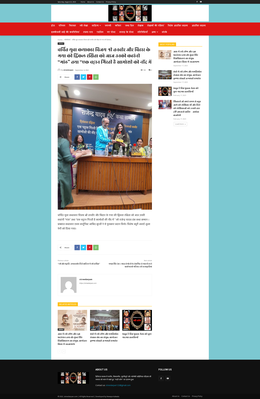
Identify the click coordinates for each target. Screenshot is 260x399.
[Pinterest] (89, 77)
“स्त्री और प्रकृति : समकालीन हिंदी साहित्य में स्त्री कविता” (79, 263)
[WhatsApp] (96, 77)
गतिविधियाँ (67, 40)
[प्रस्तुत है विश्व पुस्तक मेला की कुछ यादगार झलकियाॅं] (137, 320)
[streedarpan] (59, 70)
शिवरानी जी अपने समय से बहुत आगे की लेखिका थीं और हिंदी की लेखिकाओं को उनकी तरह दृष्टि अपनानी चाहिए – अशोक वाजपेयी (187, 108)
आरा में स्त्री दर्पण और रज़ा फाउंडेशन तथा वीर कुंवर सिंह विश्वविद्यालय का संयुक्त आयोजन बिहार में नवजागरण (72, 339)
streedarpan (68, 70)
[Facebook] (197, 2)
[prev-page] (59, 351)
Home (60, 40)
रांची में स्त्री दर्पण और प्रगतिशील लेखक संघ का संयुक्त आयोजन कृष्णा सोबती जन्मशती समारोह (104, 337)
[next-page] (63, 351)
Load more (179, 124)
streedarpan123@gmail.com (118, 385)
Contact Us (185, 396)
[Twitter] (83, 77)
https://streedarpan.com (88, 283)
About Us (175, 396)
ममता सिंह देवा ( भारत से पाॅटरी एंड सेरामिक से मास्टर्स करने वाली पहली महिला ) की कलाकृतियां (130, 265)
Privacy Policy (197, 396)
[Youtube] (200, 2)
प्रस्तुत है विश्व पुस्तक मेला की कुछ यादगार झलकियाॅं (137, 335)
